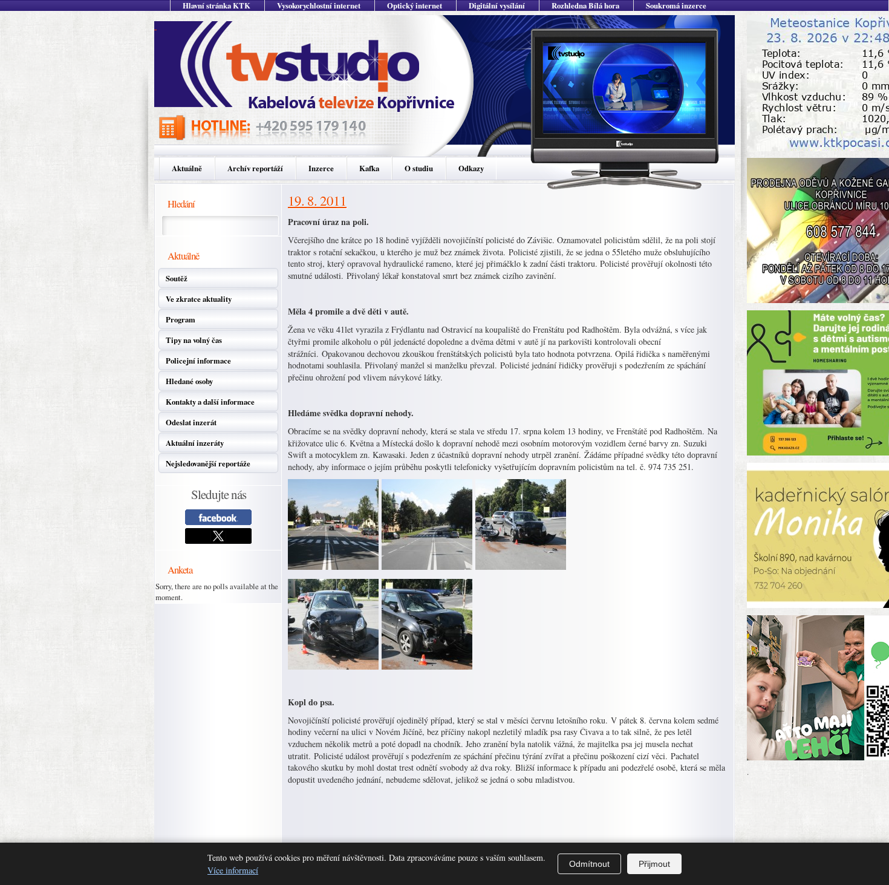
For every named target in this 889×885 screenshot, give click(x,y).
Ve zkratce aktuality (199, 298)
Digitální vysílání (497, 5)
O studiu (419, 168)
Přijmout (654, 864)
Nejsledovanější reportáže (208, 463)
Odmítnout (589, 864)
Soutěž (176, 278)
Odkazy (471, 168)
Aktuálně (187, 168)
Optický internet (414, 5)
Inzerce (321, 168)
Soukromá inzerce (676, 5)
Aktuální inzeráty (195, 442)
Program (180, 319)
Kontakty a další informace (210, 401)
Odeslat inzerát (191, 422)
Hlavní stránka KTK (216, 5)
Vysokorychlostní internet (318, 5)
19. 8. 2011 (317, 200)
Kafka (369, 168)
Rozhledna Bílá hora (585, 5)
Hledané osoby (189, 381)
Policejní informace (198, 360)
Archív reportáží (255, 168)
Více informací (232, 870)
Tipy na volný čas (194, 340)
